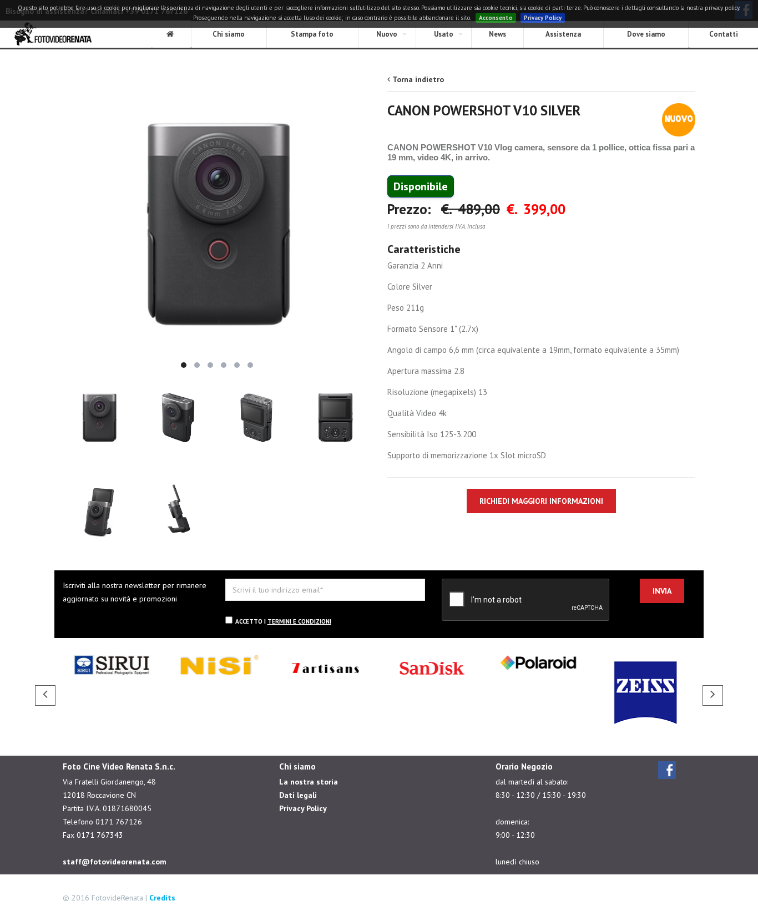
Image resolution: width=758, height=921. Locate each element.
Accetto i (283, 621)
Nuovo (386, 34)
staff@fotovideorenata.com (114, 862)
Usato (443, 34)
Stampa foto (312, 34)
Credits (162, 898)
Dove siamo (646, 34)
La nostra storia (308, 782)
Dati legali (298, 795)
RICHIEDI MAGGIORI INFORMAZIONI (541, 501)
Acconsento (496, 18)
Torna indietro (418, 79)
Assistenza (563, 34)
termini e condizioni (299, 621)
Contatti (723, 34)
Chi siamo (229, 34)
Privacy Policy (543, 18)
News (497, 34)
